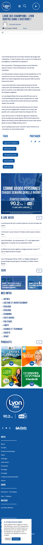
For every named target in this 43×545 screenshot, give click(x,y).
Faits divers (9, 317)
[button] (39, 283)
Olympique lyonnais (10, 155)
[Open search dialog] (25, 6)
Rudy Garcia (8, 167)
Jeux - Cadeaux (6, 496)
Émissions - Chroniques (9, 492)
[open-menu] (19, 6)
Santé (6, 325)
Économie (8, 314)
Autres (7, 299)
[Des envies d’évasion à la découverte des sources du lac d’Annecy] (11, 356)
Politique (8, 321)
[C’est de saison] (11, 377)
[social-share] (30, 141)
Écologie (7, 306)
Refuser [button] (8, 539)
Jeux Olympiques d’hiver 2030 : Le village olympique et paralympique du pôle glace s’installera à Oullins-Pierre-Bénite (20, 261)
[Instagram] (10, 428)
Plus (39, 217)
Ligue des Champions (11, 143)
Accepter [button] (16, 539)
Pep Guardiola (8, 161)
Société (7, 332)
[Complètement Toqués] (32, 356)
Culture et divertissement (16, 302)
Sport (25, 28)
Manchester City (9, 149)
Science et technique (13, 329)
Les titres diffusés (7, 507)
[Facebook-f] (2, 428)
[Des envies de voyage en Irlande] (32, 377)
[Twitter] (6, 428)
